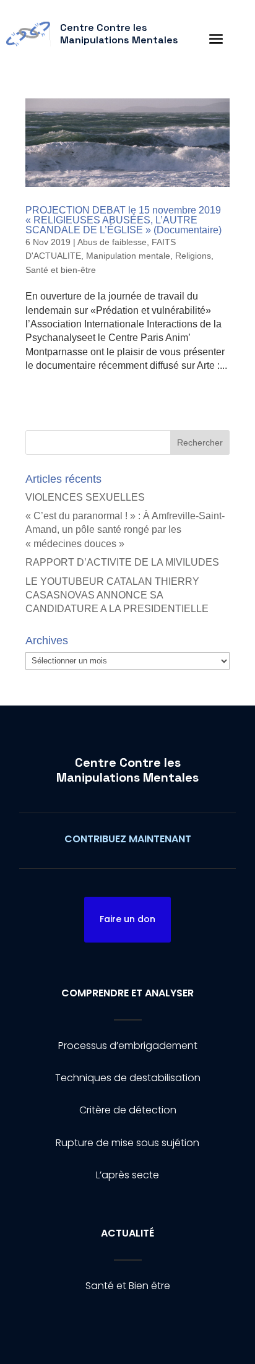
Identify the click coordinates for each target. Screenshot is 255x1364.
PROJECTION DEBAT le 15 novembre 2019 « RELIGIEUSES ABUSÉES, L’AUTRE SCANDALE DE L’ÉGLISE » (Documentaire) (123, 220)
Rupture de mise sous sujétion (127, 1143)
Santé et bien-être (60, 270)
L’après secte (127, 1175)
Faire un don (127, 919)
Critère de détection (127, 1110)
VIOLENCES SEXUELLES (85, 497)
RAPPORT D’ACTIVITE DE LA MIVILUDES (122, 562)
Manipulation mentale (128, 256)
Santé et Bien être (127, 1286)
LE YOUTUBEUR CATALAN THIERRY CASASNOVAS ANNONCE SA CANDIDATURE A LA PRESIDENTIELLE (117, 595)
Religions (193, 256)
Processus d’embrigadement (127, 1045)
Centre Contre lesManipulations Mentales (127, 769)
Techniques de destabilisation (128, 1078)
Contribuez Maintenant (127, 839)
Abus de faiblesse (112, 242)
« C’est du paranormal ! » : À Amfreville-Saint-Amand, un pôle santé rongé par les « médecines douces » (125, 530)
